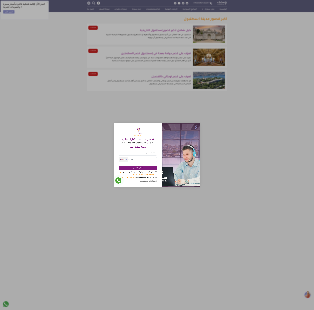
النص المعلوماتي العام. (129, 177)
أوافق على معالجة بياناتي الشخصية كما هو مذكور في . (137, 173)
